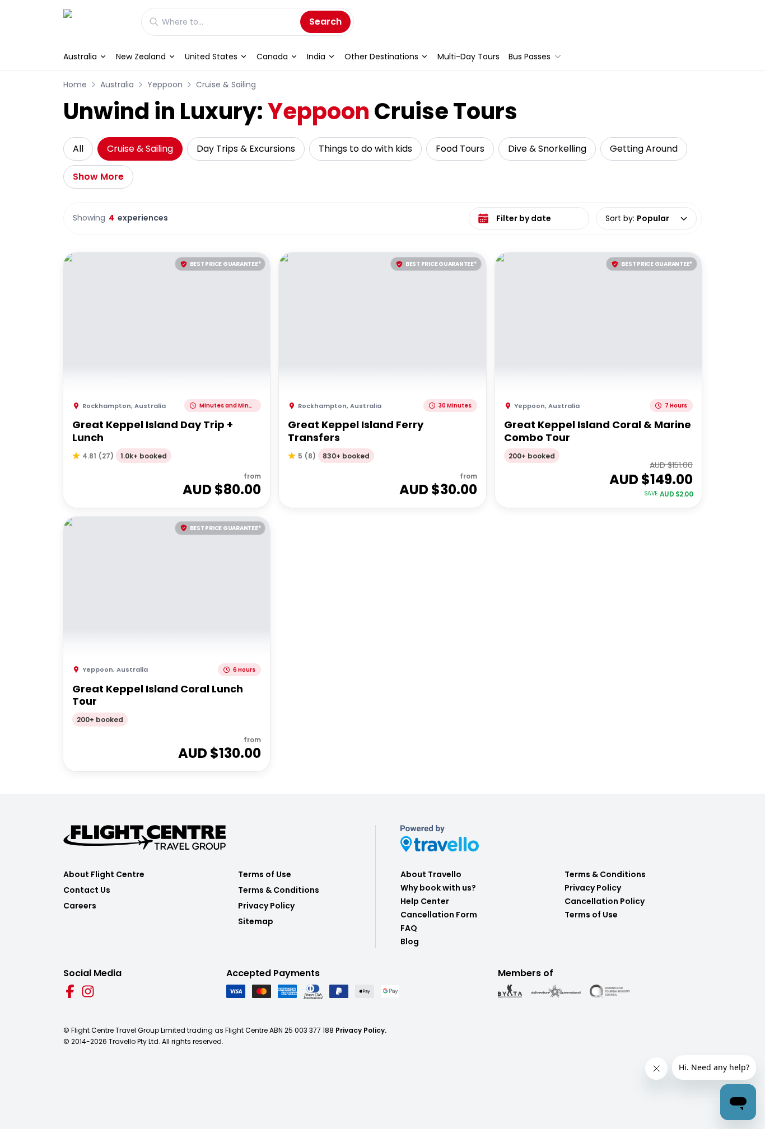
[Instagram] (88, 991)
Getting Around (644, 148)
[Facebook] (70, 991)
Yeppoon (165, 84)
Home (75, 84)
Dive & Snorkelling (547, 148)
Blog (409, 941)
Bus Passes (530, 56)
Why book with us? (438, 887)
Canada (272, 56)
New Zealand (141, 56)
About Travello (430, 874)
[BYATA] (510, 991)
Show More (98, 176)
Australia (80, 56)
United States (211, 56)
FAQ (408, 928)
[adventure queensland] (556, 991)
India (316, 56)
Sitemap (255, 921)
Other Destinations (381, 56)
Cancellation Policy (605, 901)
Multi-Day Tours (468, 56)
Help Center (424, 901)
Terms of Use (264, 874)
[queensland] (610, 991)
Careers (79, 905)
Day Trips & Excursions (246, 148)
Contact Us (86, 890)
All (78, 148)
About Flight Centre (103, 874)
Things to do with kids (365, 148)
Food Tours (460, 148)
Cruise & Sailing (226, 84)
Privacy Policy (266, 905)
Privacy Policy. (360, 1030)
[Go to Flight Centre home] (96, 21)
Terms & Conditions (278, 890)
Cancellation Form (438, 914)
